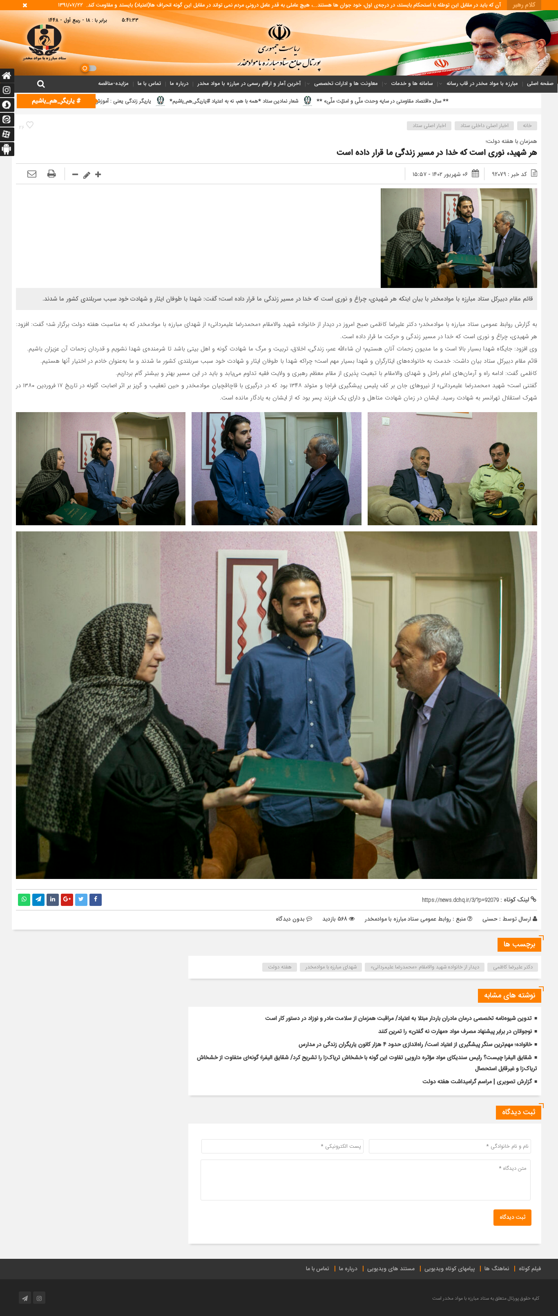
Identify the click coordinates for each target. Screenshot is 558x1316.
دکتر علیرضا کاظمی (513, 967)
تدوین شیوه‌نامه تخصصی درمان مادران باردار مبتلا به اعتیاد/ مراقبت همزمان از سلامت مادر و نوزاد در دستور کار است (399, 1019)
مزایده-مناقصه (113, 83)
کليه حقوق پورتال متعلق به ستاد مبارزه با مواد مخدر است (485, 1298)
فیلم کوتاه (530, 1269)
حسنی (490, 919)
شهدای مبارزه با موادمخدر (331, 967)
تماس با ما (149, 83)
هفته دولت (280, 967)
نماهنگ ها (496, 1269)
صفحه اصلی (540, 83)
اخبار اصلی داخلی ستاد (484, 125)
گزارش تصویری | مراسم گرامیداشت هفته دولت (477, 1082)
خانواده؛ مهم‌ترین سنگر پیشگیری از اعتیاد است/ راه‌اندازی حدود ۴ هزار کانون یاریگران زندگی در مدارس (415, 1045)
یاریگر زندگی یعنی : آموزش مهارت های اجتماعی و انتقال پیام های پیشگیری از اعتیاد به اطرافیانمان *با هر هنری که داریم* (146, 101)
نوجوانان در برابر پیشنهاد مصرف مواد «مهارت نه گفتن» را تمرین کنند (455, 1032)
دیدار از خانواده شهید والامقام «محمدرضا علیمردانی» (425, 967)
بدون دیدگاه (290, 919)
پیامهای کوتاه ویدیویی (449, 1269)
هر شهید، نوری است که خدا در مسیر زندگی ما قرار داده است (437, 153)
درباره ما (179, 83)
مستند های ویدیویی (391, 1269)
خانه (527, 125)
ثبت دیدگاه (512, 1217)
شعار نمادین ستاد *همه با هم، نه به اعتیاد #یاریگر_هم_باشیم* (356, 101)
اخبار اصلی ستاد (429, 125)
